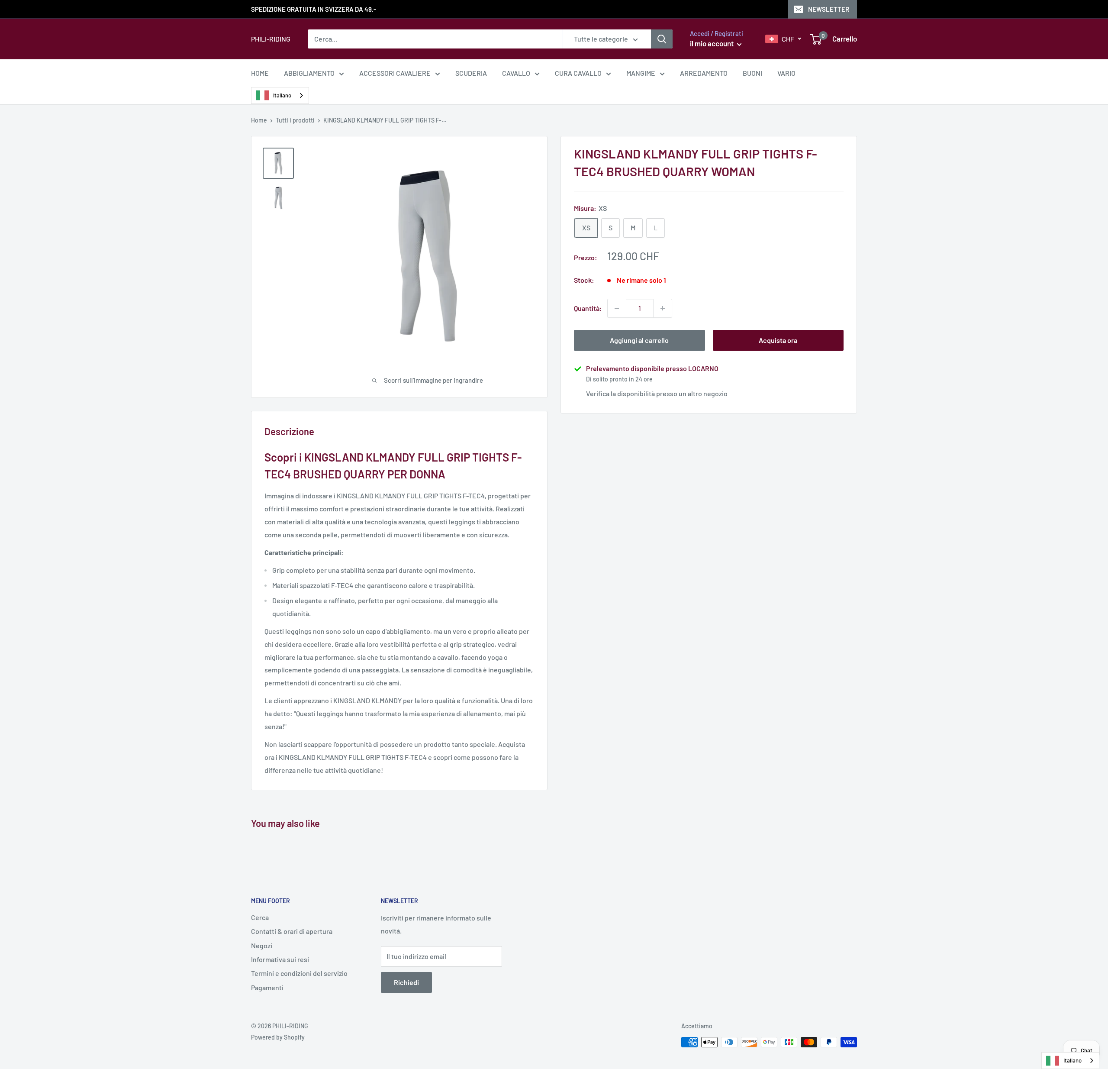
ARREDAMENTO (704, 73)
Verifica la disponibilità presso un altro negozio (657, 393)
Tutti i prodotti (295, 120)
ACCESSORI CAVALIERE (395, 73)
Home (259, 120)
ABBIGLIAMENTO (309, 73)
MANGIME (640, 73)
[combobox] (280, 95)
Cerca (260, 917)
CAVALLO (516, 73)
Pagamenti (267, 987)
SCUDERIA (471, 73)
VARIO (786, 73)
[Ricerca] (662, 38)
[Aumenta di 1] (663, 308)
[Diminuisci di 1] (617, 308)
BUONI (752, 73)
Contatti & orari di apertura (291, 931)
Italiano (282, 95)
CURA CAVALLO (578, 73)
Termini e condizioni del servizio (299, 973)
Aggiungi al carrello (639, 340)
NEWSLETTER (828, 9)
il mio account (712, 43)
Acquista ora (778, 340)
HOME (260, 73)
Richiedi (406, 982)
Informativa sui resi (280, 959)
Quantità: (588, 308)
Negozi (261, 945)
